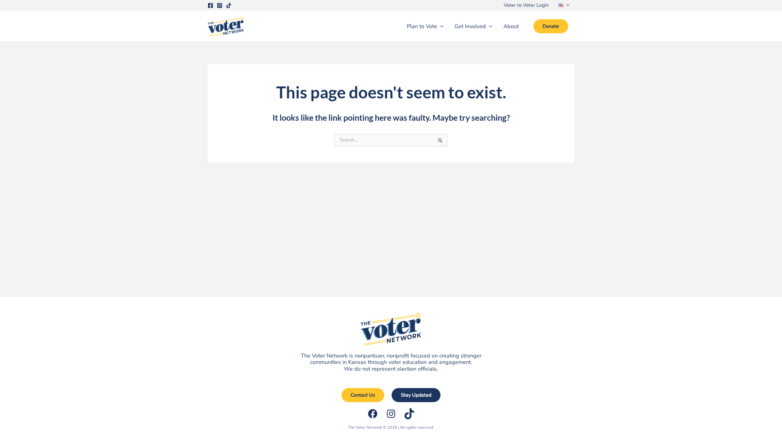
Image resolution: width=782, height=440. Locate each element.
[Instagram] (219, 5)
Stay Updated (416, 395)
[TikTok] (229, 5)
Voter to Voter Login (526, 5)
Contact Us (363, 395)
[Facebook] (210, 5)
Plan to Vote (422, 26)
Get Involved (470, 26)
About (511, 26)
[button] (566, 5)
